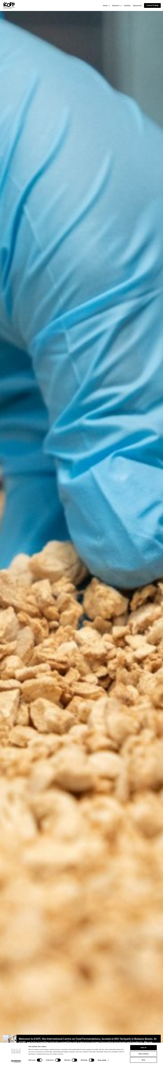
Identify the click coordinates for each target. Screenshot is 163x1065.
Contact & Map (152, 5)
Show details (102, 1060)
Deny (143, 1060)
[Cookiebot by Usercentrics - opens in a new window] (16, 1061)
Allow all (143, 1047)
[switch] (58, 1060)
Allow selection (143, 1054)
